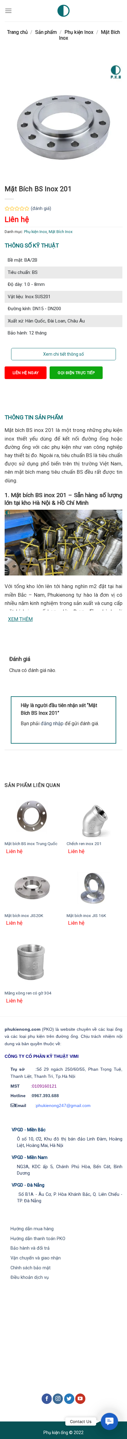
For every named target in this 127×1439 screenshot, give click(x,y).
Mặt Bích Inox (60, 231)
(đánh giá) (41, 208)
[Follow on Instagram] (58, 1399)
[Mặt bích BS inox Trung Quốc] (32, 816)
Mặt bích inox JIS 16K (86, 915)
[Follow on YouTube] (80, 1399)
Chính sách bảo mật (30, 1268)
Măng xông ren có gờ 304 (28, 992)
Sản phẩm (46, 32)
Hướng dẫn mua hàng (32, 1228)
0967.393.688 (45, 1095)
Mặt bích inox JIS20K (24, 915)
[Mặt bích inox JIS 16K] (94, 888)
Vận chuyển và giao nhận (35, 1258)
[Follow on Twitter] (69, 1399)
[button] (109, 1421)
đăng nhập (52, 723)
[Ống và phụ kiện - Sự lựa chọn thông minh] (63, 10)
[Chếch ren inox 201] (94, 816)
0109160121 (44, 1086)
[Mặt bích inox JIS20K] (32, 888)
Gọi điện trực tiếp (76, 372)
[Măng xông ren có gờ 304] (32, 962)
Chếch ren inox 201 (84, 843)
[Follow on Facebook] (47, 1399)
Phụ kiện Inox (78, 32)
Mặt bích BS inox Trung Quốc (31, 843)
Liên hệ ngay (26, 372)
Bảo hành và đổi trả (30, 1248)
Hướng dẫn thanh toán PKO (37, 1238)
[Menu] (8, 10)
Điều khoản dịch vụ (29, 1277)
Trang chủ (17, 32)
